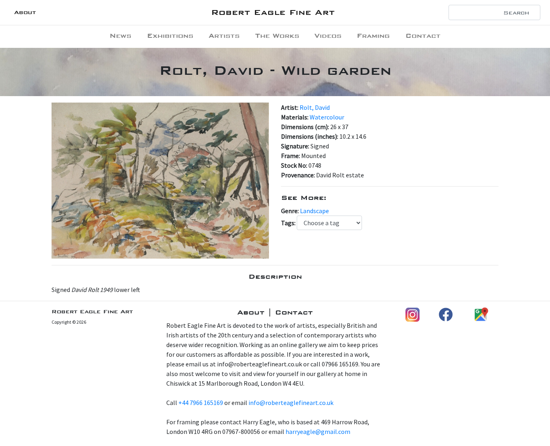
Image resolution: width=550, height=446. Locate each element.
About (25, 12)
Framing (373, 35)
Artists (224, 35)
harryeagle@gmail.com (317, 432)
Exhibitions (170, 35)
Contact (422, 35)
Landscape (314, 211)
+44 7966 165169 (200, 403)
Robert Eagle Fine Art (273, 12)
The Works (277, 35)
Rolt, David (315, 107)
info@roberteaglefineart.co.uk (290, 403)
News (120, 35)
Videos (327, 35)
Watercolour (327, 117)
